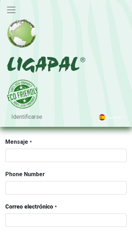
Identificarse (26, 116)
